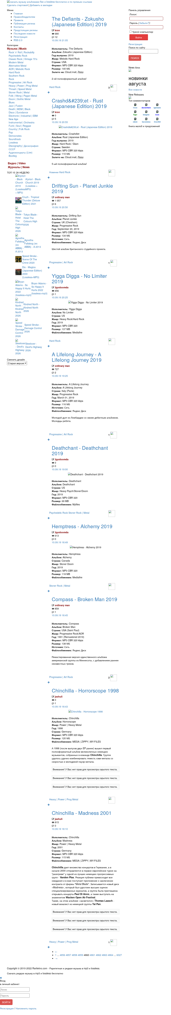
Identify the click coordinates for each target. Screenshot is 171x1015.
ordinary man (62, 197)
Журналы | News (19, 167)
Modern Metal (16, 62)
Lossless (13, 142)
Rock (11, 79)
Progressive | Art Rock (20, 82)
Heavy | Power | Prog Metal (23, 85)
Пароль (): (139, 23)
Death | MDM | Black (19, 109)
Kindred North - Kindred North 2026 (32, 307)
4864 (110, 955)
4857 (68, 955)
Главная (18, 13)
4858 (74, 955)
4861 (92, 955)
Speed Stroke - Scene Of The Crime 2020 (30, 259)
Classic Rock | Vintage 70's (23, 59)
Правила (18, 20)
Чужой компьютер (142, 31)
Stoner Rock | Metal (19, 92)
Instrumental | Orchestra (21, 122)
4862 (98, 955)
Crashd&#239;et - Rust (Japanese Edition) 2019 (79, 103)
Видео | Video (17, 163)
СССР (12, 149)
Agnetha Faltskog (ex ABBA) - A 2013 (32, 243)
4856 (62, 955)
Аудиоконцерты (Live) (20, 152)
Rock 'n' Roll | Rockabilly (21, 52)
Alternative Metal (17, 65)
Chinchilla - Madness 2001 (82, 812)
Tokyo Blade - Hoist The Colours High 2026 (31, 219)
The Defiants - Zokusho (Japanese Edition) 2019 (79, 21)
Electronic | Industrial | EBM (23, 115)
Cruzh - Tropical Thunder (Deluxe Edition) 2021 (31, 200)
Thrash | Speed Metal (20, 89)
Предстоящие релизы (26, 30)
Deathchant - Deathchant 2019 (80, 450)
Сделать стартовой (17, 5)
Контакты (19, 26)
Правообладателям (24, 16)
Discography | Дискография (23, 145)
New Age (13, 119)
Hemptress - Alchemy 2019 (82, 526)
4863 (104, 955)
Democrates (15, 135)
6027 (119, 955)
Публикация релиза (24, 23)
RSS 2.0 (18, 40)
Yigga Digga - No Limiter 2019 (79, 278)
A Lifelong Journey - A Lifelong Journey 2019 (77, 357)
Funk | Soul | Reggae (20, 125)
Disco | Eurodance (18, 112)
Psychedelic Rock (18, 55)
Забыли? (144, 23)
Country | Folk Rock (19, 129)
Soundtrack (15, 139)
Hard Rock (14, 72)
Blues (12, 102)
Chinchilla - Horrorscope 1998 (85, 690)
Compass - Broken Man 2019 (84, 599)
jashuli (58, 696)
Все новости (135, 89)
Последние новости (24, 33)
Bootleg (13, 155)
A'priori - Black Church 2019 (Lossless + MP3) (33, 184)
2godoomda (61, 287)
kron (57, 30)
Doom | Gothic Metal (19, 99)
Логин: (133, 14)
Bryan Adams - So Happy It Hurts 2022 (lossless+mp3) (39, 288)
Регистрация (20, 36)
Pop (11, 132)
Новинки (54, 172)
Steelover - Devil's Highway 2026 (33, 347)
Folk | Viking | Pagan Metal (23, 95)
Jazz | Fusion (16, 105)
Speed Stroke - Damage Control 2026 (33, 328)
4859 (80, 955)
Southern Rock (16, 75)
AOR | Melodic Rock (19, 69)
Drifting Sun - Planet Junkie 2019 (82, 188)
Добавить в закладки (41, 5)
